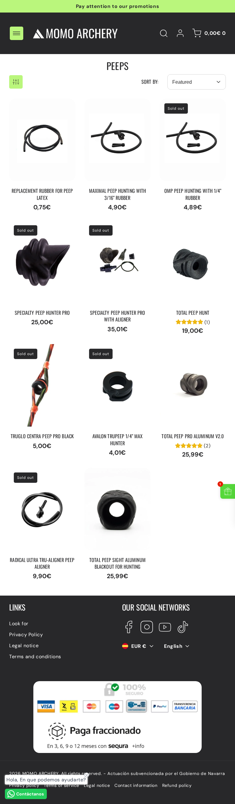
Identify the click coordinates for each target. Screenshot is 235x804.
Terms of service (61, 785)
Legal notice (24, 645)
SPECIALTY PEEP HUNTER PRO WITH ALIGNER (114, 227)
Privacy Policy (26, 634)
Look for (18, 623)
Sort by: (149, 81)
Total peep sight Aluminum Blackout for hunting (116, 474)
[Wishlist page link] (144, 33)
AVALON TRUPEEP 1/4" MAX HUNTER (116, 350)
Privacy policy (24, 785)
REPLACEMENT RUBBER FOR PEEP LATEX (37, 105)
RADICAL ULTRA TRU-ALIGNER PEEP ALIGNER (37, 474)
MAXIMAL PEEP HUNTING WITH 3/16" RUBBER (114, 105)
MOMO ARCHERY (40, 773)
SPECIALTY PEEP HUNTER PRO (39, 227)
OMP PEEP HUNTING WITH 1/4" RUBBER (191, 105)
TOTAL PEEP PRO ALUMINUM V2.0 (179, 350)
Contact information (135, 785)
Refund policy (177, 785)
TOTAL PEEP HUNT (181, 224)
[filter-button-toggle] (16, 82)
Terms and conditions (35, 656)
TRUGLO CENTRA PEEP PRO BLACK (42, 350)
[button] (16, 33)
